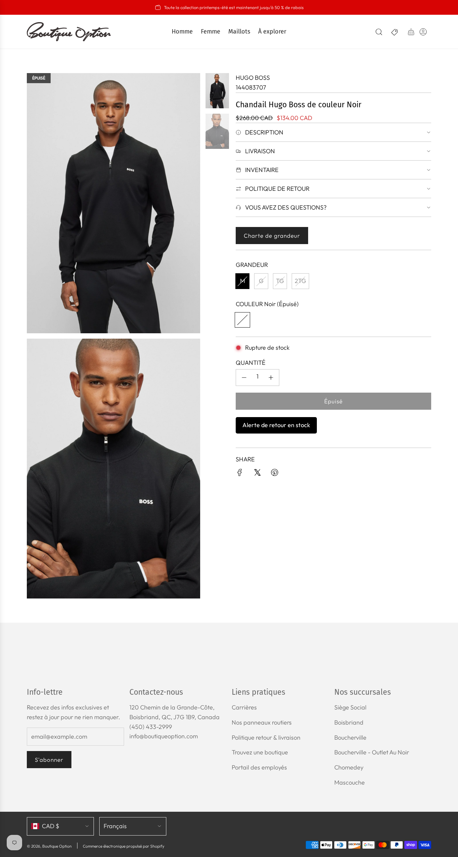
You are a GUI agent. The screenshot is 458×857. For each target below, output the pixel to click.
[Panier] (411, 32)
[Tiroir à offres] (395, 32)
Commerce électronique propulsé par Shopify (123, 846)
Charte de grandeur (272, 235)
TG (280, 281)
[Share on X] (257, 473)
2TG (300, 281)
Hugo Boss (253, 77)
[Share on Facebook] (240, 473)
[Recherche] (379, 32)
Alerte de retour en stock (276, 425)
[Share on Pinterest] (275, 473)
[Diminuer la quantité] (244, 377)
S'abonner (49, 759)
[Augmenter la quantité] (271, 377)
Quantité (251, 362)
